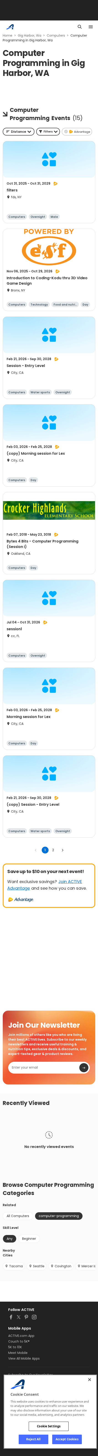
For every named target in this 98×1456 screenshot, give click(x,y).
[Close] (90, 1380)
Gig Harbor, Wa (29, 35)
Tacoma (16, 1266)
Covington (63, 1266)
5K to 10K (15, 1347)
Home (7, 35)
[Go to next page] (62, 850)
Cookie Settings (48, 1426)
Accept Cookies (67, 1439)
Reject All (33, 1439)
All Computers (18, 1216)
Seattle (38, 1266)
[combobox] (18, 132)
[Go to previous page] (35, 850)
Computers (56, 35)
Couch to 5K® (19, 1341)
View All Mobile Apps (24, 1358)
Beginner (29, 1238)
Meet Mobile (18, 1353)
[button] (48, 132)
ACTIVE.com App (21, 1335)
